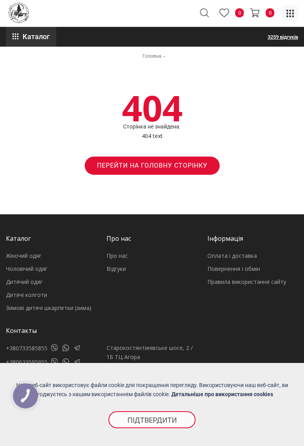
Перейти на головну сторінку (152, 165)
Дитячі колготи (26, 295)
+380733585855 (27, 348)
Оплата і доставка (232, 255)
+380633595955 (27, 362)
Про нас (117, 255)
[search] (204, 13)
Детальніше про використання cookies (222, 394)
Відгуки (116, 268)
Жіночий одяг (24, 255)
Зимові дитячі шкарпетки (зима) (48, 308)
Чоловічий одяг (27, 268)
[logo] (19, 13)
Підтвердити (152, 420)
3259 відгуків (283, 37)
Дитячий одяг (24, 281)
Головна (152, 56)
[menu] (290, 13)
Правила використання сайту (246, 281)
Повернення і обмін (233, 268)
